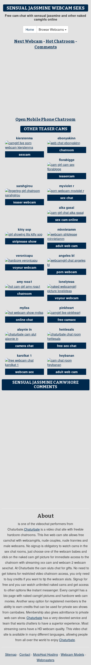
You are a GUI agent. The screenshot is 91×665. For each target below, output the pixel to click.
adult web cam (67, 245)
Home (30, 29)
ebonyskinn (67, 138)
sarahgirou (24, 186)
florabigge (66, 159)
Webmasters (45, 660)
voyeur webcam (24, 267)
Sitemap (11, 654)
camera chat (24, 345)
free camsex (67, 319)
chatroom (66, 150)
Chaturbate (32, 529)
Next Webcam (28, 41)
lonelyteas (66, 281)
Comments (45, 47)
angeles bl (66, 255)
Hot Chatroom (60, 41)
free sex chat (66, 345)
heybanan (66, 355)
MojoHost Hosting (45, 654)
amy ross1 (24, 281)
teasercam (66, 176)
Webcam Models (72, 654)
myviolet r (66, 186)
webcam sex (24, 372)
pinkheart (66, 307)
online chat (24, 319)
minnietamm (66, 229)
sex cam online (66, 219)
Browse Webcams (52, 29)
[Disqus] (45, 448)
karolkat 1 (24, 355)
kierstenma (24, 138)
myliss (24, 307)
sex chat (66, 197)
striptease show (24, 241)
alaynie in (24, 329)
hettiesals (66, 329)
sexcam (24, 154)
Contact (24, 654)
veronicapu (24, 255)
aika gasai (66, 207)
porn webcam (67, 272)
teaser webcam (24, 202)
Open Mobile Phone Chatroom (45, 119)
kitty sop (24, 229)
